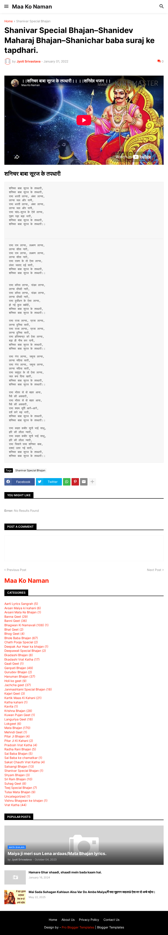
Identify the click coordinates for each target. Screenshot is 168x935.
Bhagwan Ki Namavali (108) (26, 625)
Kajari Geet (14, 693)
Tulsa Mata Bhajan (19, 792)
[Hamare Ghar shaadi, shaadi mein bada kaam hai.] (15, 877)
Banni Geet (15, 621)
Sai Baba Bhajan (18, 753)
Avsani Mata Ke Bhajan (22, 612)
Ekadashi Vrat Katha (22, 659)
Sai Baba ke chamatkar (23, 758)
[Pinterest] (75, 482)
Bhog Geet (14, 633)
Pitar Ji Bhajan (17, 736)
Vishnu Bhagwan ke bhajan (25, 800)
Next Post (154, 570)
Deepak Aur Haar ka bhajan (26, 646)
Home (8, 21)
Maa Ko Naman (32, 6)
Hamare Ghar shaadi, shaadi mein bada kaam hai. (65, 872)
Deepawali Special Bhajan (25, 650)
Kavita (11, 706)
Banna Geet (16, 616)
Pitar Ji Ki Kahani (18, 740)
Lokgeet (12, 723)
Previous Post (16, 570)
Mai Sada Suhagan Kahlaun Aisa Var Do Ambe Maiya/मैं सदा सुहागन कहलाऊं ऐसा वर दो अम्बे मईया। (92, 892)
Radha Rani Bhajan (20, 749)
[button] (6, 6)
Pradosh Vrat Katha (20, 745)
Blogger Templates (110, 927)
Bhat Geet (13, 629)
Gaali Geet (14, 663)
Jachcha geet (17, 685)
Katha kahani (16, 702)
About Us (68, 919)
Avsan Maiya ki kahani (22, 608)
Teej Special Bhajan (20, 787)
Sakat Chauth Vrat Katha (24, 762)
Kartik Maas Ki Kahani (23, 698)
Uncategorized (17, 796)
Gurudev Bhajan (18, 672)
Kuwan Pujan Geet (19, 715)
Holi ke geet (15, 681)
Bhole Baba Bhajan (21, 638)
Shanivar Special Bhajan (33, 21)
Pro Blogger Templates (78, 927)
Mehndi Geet (15, 732)
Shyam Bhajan (17, 775)
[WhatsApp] (66, 482)
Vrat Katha (15, 805)
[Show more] (92, 482)
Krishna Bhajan (18, 711)
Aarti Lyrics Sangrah (21, 603)
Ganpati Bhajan (18, 668)
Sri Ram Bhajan (18, 779)
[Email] (84, 482)
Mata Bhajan (17, 728)
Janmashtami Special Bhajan (28, 689)
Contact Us (111, 919)
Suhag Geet (15, 783)
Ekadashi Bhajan (18, 655)
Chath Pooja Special (21, 642)
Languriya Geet (18, 719)
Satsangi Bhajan (19, 766)
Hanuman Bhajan (19, 676)
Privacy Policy (89, 919)
